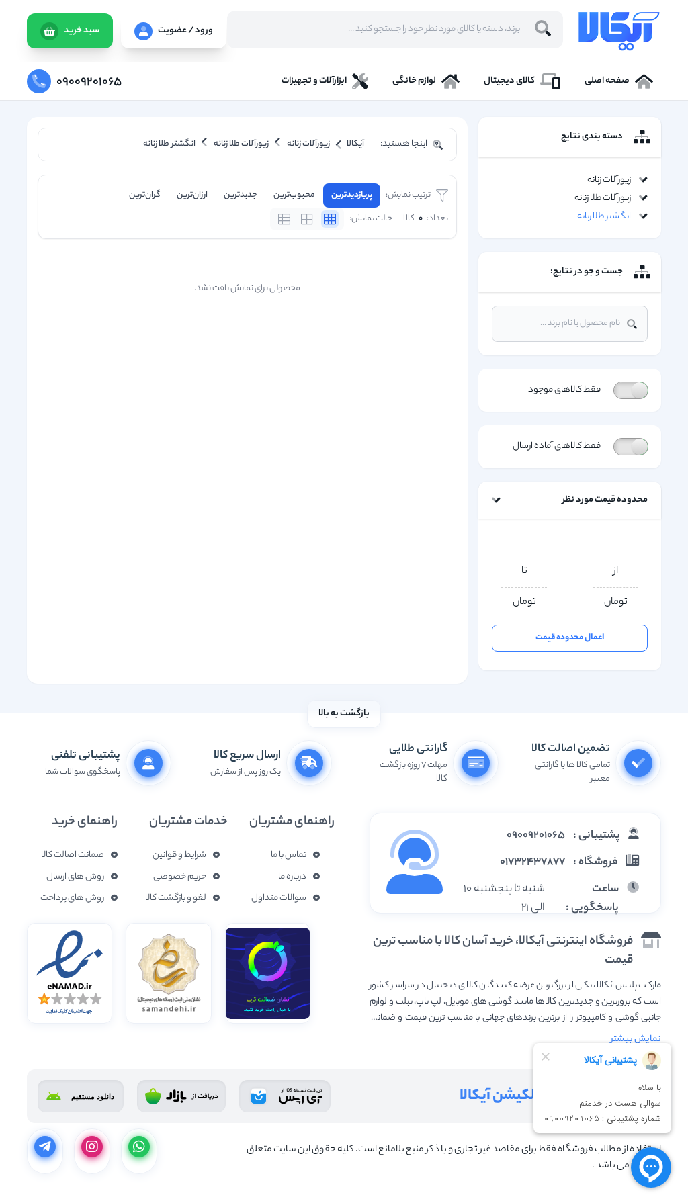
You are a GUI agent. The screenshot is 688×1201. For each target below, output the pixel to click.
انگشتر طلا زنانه (604, 216)
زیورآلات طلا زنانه (602, 198)
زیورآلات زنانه (609, 180)
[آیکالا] (618, 31)
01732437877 (532, 863)
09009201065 (536, 836)
